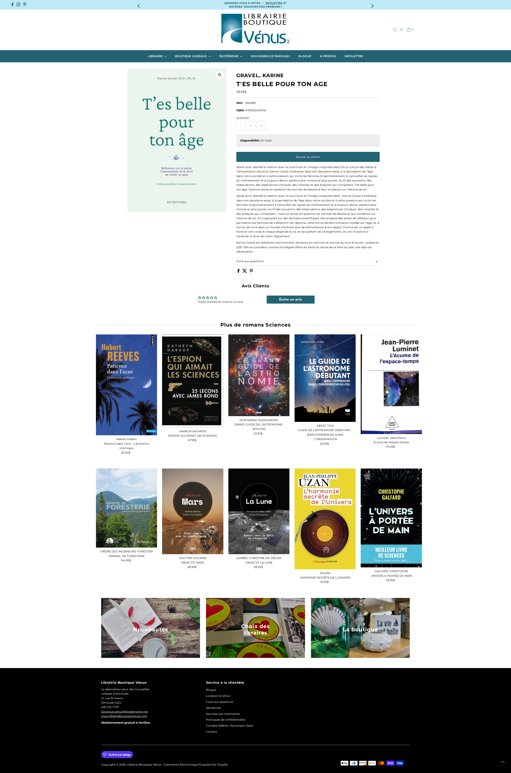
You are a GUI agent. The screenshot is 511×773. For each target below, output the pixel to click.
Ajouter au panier (308, 157)
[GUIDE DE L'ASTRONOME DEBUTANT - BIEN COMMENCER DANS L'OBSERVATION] (325, 378)
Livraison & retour (218, 696)
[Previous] (139, 4)
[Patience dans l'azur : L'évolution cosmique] (126, 384)
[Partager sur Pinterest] (251, 272)
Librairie (155, 56)
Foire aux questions (249, 261)
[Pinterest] (24, 5)
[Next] (371, 4)
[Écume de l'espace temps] (391, 384)
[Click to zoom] (219, 74)
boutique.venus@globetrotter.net (124, 711)
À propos (328, 56)
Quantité (242, 118)
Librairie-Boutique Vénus (144, 764)
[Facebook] (12, 5)
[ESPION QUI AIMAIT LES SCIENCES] (192, 380)
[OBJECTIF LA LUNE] (259, 511)
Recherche (213, 708)
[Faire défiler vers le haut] (503, 762)
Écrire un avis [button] (290, 299)
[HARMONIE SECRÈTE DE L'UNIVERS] (325, 518)
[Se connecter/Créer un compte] (401, 30)
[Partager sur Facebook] (238, 272)
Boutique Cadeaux (191, 56)
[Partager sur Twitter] (245, 272)
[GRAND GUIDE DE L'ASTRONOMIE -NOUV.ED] (259, 375)
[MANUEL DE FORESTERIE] (126, 508)
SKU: (239, 103)
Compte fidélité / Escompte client (229, 725)
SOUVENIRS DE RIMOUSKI (270, 56)
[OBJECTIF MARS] (192, 511)
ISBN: (240, 110)
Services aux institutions (223, 714)
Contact (211, 731)
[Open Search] (395, 30)
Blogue (304, 56)
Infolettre (354, 56)
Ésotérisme (229, 56)
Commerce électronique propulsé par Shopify (195, 764)
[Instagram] (18, 5)
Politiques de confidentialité (225, 719)
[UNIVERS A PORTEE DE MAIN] (391, 517)
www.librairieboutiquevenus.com (124, 716)
